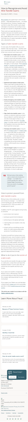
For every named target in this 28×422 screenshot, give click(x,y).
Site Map (14, 413)
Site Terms (8, 413)
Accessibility (20, 413)
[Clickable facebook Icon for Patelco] (12, 419)
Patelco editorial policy (7, 293)
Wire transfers (5, 19)
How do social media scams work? (13, 356)
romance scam (13, 130)
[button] (2, 4)
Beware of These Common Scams (12, 309)
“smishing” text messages (16, 65)
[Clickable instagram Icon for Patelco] (15, 419)
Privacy (2, 413)
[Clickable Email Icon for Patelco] (21, 419)
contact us (12, 284)
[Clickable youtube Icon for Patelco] (10, 419)
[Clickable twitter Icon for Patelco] (18, 419)
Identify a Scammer (8, 332)
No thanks (21, 377)
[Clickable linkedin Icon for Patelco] (7, 419)
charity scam (23, 130)
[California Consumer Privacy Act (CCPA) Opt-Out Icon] (14, 406)
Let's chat (12, 377)
